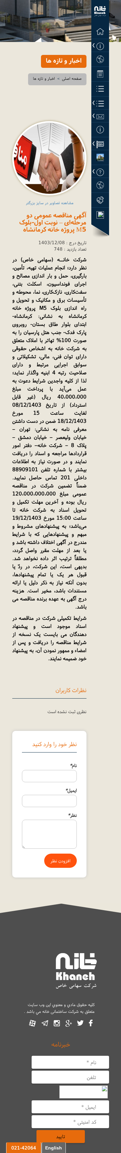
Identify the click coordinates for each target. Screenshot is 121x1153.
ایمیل (71, 790)
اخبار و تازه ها (44, 78)
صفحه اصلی (72, 78)
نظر (72, 815)
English (53, 1148)
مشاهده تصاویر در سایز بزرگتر (49, 202)
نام (73, 765)
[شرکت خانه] (100, 12)
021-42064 (23, 1148)
